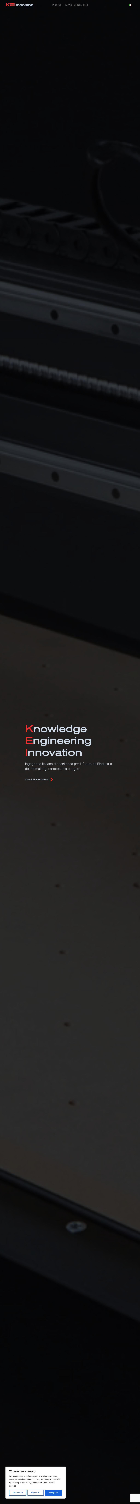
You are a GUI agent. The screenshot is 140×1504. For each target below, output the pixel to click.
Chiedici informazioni (36, 779)
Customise (18, 1492)
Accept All (53, 1492)
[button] (131, 5)
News (68, 5)
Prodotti (57, 5)
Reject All (35, 1492)
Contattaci (81, 5)
